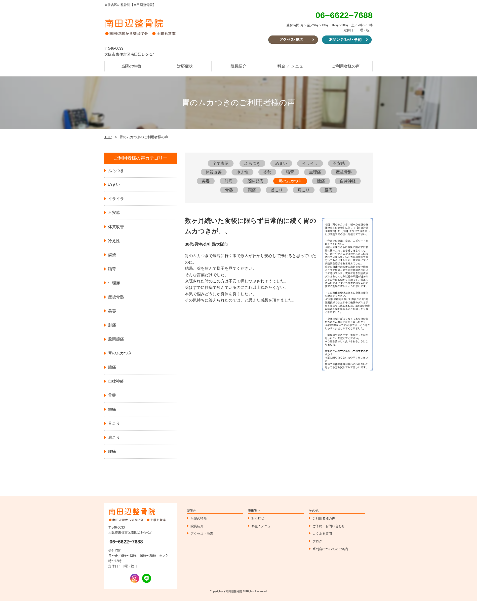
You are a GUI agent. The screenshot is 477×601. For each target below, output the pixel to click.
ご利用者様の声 (346, 66)
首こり (277, 190)
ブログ (317, 541)
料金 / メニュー (262, 526)
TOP (108, 137)
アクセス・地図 (202, 533)
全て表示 (221, 163)
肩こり (304, 190)
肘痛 (229, 181)
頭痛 (252, 190)
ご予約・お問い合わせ (329, 526)
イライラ (310, 163)
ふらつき (252, 163)
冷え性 (242, 172)
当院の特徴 (131, 66)
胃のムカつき (290, 181)
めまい (281, 163)
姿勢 (267, 172)
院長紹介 (238, 66)
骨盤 (229, 190)
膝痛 (321, 181)
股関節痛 (255, 181)
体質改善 (214, 172)
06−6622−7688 (126, 541)
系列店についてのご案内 (330, 549)
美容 (206, 181)
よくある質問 (322, 533)
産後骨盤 (344, 172)
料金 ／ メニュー (292, 66)
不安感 (339, 163)
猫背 (290, 172)
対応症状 (185, 66)
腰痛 (328, 190)
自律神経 (348, 181)
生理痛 (315, 172)
